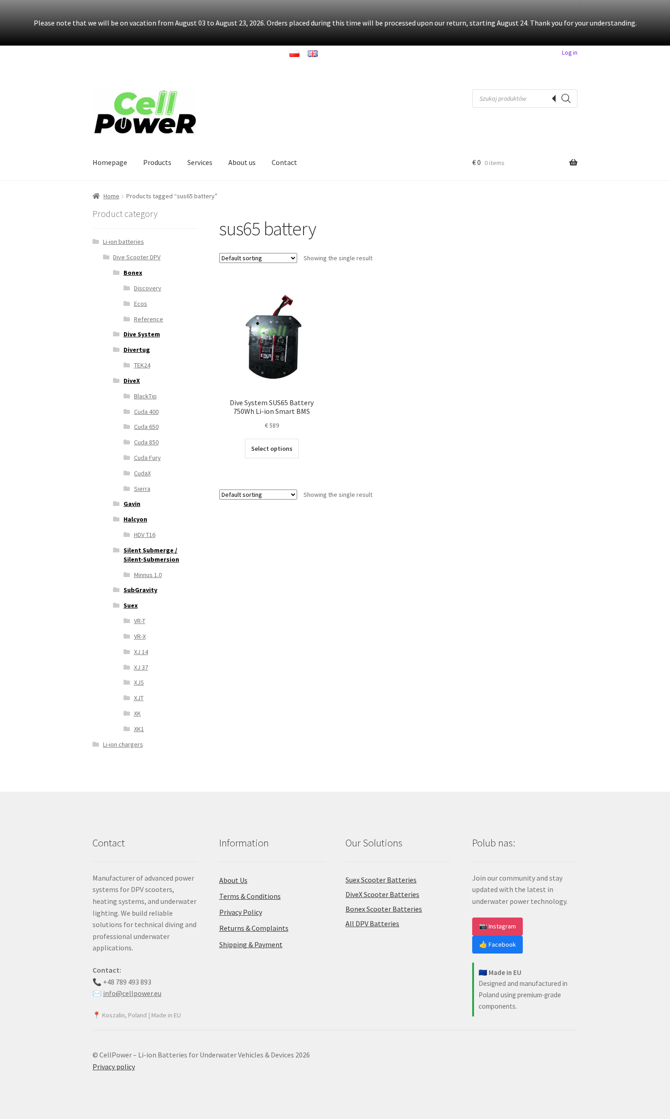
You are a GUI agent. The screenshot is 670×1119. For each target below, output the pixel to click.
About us (242, 162)
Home (111, 196)
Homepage (110, 162)
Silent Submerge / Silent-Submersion (151, 554)
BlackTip (145, 396)
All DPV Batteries (372, 923)
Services (199, 162)
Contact (284, 162)
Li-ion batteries (123, 241)
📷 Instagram (497, 926)
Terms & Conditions (250, 896)
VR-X (140, 636)
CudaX (142, 473)
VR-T (139, 621)
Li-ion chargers (123, 744)
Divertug (137, 349)
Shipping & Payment (251, 944)
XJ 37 (141, 667)
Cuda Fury (147, 458)
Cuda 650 (146, 427)
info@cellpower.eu (132, 993)
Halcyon (135, 519)
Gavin (132, 504)
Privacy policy (114, 1066)
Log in (569, 53)
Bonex (133, 272)
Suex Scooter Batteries (381, 879)
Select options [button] (272, 448)
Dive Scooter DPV (136, 257)
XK (137, 713)
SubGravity (140, 590)
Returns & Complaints (254, 928)
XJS (139, 682)
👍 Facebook (497, 944)
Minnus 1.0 (148, 575)
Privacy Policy (240, 912)
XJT (139, 698)
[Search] (566, 98)
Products (157, 162)
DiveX (132, 380)
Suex (131, 605)
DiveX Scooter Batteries (382, 894)
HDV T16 (144, 535)
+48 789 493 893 (127, 981)
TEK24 (142, 365)
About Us (233, 880)
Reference (148, 319)
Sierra (142, 489)
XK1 (139, 729)
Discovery (147, 288)
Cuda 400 (146, 411)
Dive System (142, 334)
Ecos (140, 303)
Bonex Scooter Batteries (383, 908)
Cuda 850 (146, 442)
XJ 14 (141, 652)
